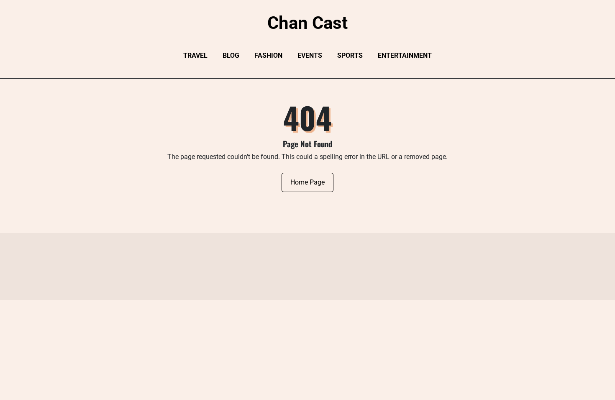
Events (309, 55)
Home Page (307, 182)
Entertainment (405, 55)
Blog (231, 55)
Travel (195, 55)
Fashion (268, 55)
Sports (350, 55)
